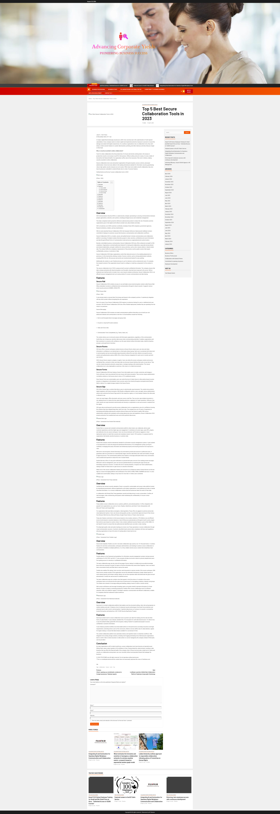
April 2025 (167, 203)
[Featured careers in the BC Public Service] (127, 785)
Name (92, 705)
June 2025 (167, 198)
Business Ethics (112, 89)
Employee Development (95, 93)
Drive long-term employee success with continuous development (168, 85)
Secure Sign (103, 192)
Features (100, 186)
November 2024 (169, 217)
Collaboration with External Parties (130, 89)
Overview (100, 184)
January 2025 (168, 211)
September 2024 (169, 222)
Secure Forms (104, 191)
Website (92, 715)
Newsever (144, 812)
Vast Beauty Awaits (170, 273)
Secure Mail (103, 187)
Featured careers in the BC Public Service (175, 148)
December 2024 (169, 214)
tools (111, 667)
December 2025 (169, 181)
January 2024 (168, 244)
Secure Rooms (104, 189)
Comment (93, 684)
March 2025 (168, 206)
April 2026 (167, 173)
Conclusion (101, 208)
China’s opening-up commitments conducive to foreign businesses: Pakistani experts (109, 672)
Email (92, 710)
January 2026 (168, 179)
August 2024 (168, 225)
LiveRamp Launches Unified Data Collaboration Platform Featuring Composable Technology (142, 672)
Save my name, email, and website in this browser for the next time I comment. (112, 720)
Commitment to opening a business (154, 89)
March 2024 (168, 238)
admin (145, 122)
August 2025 (168, 192)
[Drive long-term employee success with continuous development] (179, 785)
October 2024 (168, 219)
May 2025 (167, 200)
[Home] (89, 89)
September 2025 (169, 190)
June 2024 (167, 230)
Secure (107, 667)
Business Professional (98, 89)
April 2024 (167, 236)
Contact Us (108, 93)
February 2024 (168, 241)
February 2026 (168, 176)
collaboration (102, 667)
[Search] (181, 91)
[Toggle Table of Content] (111, 182)
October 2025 (168, 187)
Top (114, 667)
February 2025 (168, 209)
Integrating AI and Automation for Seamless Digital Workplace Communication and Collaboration (122, 85)
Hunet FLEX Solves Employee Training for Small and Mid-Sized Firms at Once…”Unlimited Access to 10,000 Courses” (177, 144)
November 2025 (169, 184)
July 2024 (167, 228)
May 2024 (167, 233)
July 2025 (167, 195)
